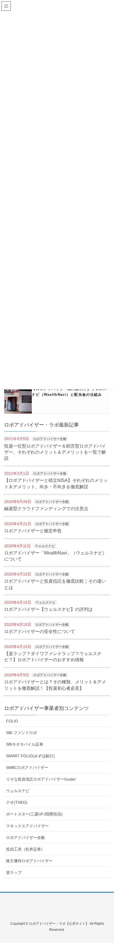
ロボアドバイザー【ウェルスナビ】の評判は (48, 609)
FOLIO (12, 721)
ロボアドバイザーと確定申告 (33, 530)
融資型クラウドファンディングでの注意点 (46, 508)
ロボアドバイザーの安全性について (39, 631)
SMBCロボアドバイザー (27, 767)
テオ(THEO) (16, 802)
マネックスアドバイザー (27, 826)
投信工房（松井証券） (25, 849)
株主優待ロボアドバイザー (29, 861)
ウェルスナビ (45, 546)
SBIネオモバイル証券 (24, 744)
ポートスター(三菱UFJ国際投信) (34, 814)
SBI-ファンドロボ (21, 732)
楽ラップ (14, 872)
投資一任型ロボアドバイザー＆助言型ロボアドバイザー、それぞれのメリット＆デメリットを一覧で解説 (55, 452)
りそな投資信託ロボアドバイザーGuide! (41, 779)
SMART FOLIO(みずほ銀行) (30, 756)
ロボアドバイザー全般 (49, 439)
